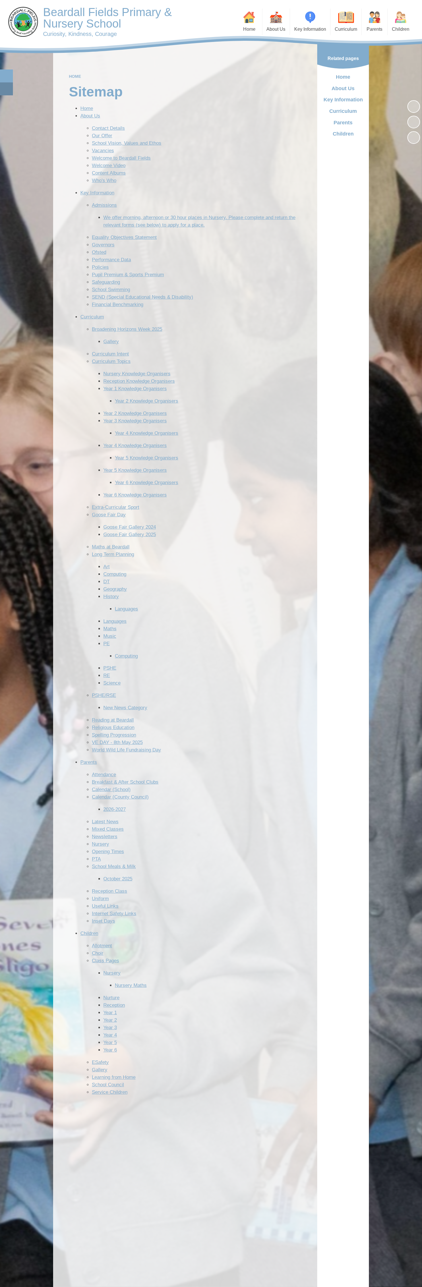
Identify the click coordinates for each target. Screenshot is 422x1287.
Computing (114, 574)
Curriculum (92, 317)
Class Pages (105, 960)
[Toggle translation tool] (6, 88)
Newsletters (104, 836)
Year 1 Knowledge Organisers (135, 388)
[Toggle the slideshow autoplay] (413, 106)
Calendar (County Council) (120, 797)
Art (106, 566)
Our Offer (102, 135)
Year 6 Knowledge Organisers (146, 482)
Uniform (100, 898)
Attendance (104, 774)
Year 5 (110, 1042)
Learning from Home (113, 1077)
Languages (126, 609)
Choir (97, 953)
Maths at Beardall (110, 547)
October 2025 (117, 879)
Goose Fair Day (109, 514)
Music (109, 636)
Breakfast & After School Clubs (125, 782)
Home (75, 76)
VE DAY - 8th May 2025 (117, 742)
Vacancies (103, 150)
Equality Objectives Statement (124, 237)
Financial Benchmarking (117, 304)
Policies (100, 267)
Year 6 (110, 1050)
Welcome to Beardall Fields (121, 158)
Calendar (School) (111, 789)
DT (106, 581)
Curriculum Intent (110, 354)
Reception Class (109, 891)
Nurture (111, 997)
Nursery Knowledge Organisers (137, 373)
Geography (115, 589)
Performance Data (111, 259)
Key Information (97, 193)
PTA (96, 859)
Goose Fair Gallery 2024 (129, 527)
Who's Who (104, 180)
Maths (110, 628)
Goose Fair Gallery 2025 (129, 534)
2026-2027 (114, 809)
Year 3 (110, 1027)
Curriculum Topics (111, 361)
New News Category (125, 707)
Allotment (102, 945)
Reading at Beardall (113, 720)
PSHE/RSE (104, 695)
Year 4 (110, 1035)
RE (106, 675)
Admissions (104, 205)
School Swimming (111, 289)
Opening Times (108, 851)
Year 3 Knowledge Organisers (135, 421)
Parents (88, 762)
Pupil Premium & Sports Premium (128, 274)
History (111, 596)
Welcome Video (108, 165)
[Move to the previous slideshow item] (413, 122)
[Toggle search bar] (6, 75)
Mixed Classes (108, 829)
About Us (90, 116)
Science (112, 683)
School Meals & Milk (114, 866)
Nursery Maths (131, 985)
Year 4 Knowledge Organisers (146, 433)
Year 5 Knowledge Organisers (146, 458)
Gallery (111, 341)
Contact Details (108, 128)
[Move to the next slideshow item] (413, 137)
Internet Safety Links (114, 913)
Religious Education (113, 727)
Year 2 (110, 1020)
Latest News (105, 821)
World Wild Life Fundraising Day (126, 750)
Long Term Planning (113, 554)
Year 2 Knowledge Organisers (146, 401)
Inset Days (103, 921)
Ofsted (99, 252)
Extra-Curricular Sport (115, 507)
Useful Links (105, 906)
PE (106, 643)
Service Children (109, 1092)
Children (89, 933)
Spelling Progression (114, 735)
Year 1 (110, 1012)
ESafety (100, 1062)
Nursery (100, 844)
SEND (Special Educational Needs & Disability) (142, 297)
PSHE (109, 668)
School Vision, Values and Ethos (126, 143)
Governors (103, 245)
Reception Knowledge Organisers (139, 381)
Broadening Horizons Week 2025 (127, 329)
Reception (114, 1005)
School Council (108, 1084)
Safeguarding (106, 282)
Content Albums (109, 173)
